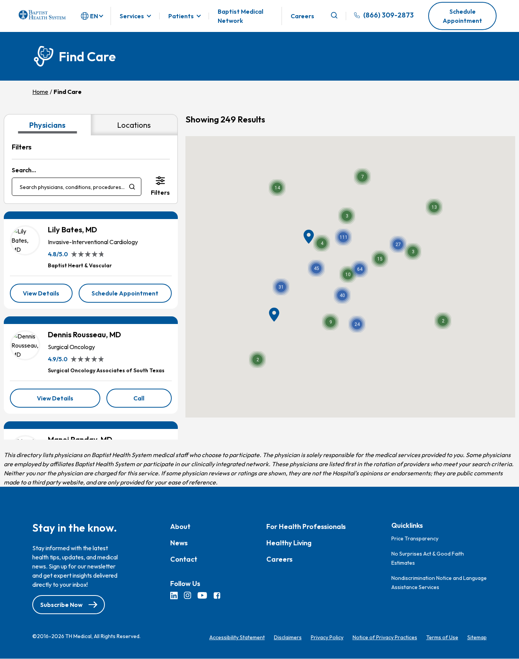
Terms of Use (442, 637)
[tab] (47, 124)
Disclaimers (288, 637)
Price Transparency (414, 538)
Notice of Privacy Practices (385, 637)
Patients (181, 16)
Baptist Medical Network (240, 16)
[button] (343, 237)
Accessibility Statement (237, 637)
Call (152, 401)
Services (132, 16)
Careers (302, 16)
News (179, 543)
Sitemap (477, 637)
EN (94, 16)
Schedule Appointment (462, 16)
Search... (24, 170)
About (180, 526)
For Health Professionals (306, 526)
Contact (183, 559)
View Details (47, 296)
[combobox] (76, 187)
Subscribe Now (61, 604)
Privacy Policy (327, 637)
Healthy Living (289, 543)
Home (40, 91)
